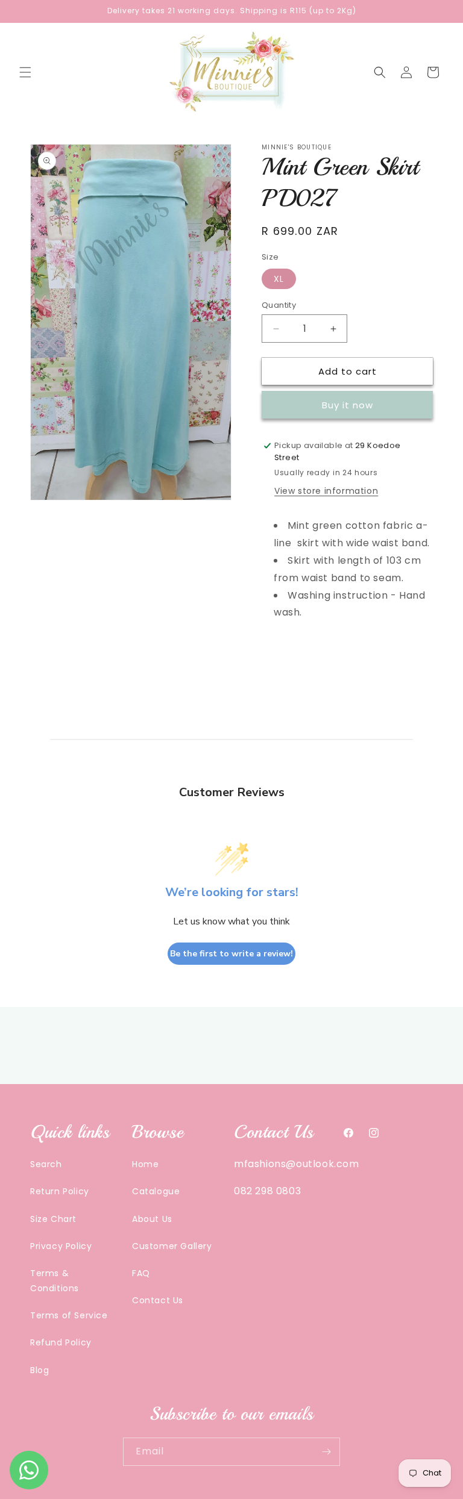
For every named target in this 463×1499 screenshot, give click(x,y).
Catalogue (156, 1191)
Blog (39, 1370)
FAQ (141, 1273)
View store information (326, 491)
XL (279, 279)
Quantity (279, 305)
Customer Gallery (172, 1246)
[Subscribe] (326, 1452)
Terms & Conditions (54, 1280)
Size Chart (53, 1219)
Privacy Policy (61, 1246)
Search (46, 1164)
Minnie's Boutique (210, 1493)
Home (145, 1164)
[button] (25, 72)
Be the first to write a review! (231, 953)
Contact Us (157, 1300)
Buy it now (347, 405)
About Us (152, 1219)
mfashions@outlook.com (296, 1164)
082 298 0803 (267, 1191)
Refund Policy (61, 1342)
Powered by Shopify (281, 1493)
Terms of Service (69, 1315)
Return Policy (59, 1191)
